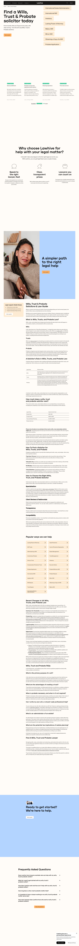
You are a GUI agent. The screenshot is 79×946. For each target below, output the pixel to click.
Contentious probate (39, 469)
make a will (59, 331)
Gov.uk (30, 645)
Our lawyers (14, 3)
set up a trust (34, 341)
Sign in (71, 2)
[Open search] (67, 3)
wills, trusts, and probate (48, 489)
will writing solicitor (34, 707)
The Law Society (32, 649)
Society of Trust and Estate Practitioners (38, 654)
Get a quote (7, 35)
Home (5, 6)
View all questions (39, 906)
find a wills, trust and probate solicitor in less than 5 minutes (45, 750)
